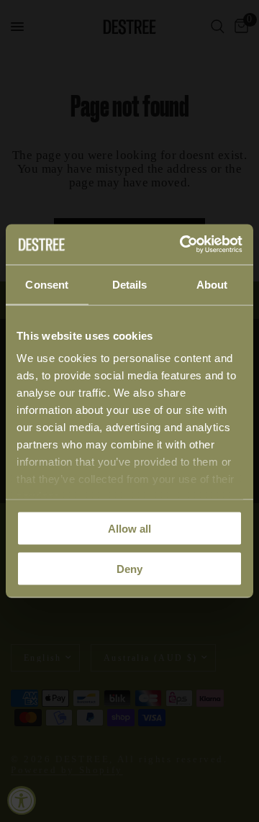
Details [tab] (129, 284)
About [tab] (212, 284)
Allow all (129, 528)
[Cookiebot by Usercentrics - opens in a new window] (182, 244)
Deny (129, 569)
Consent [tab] (46, 284)
